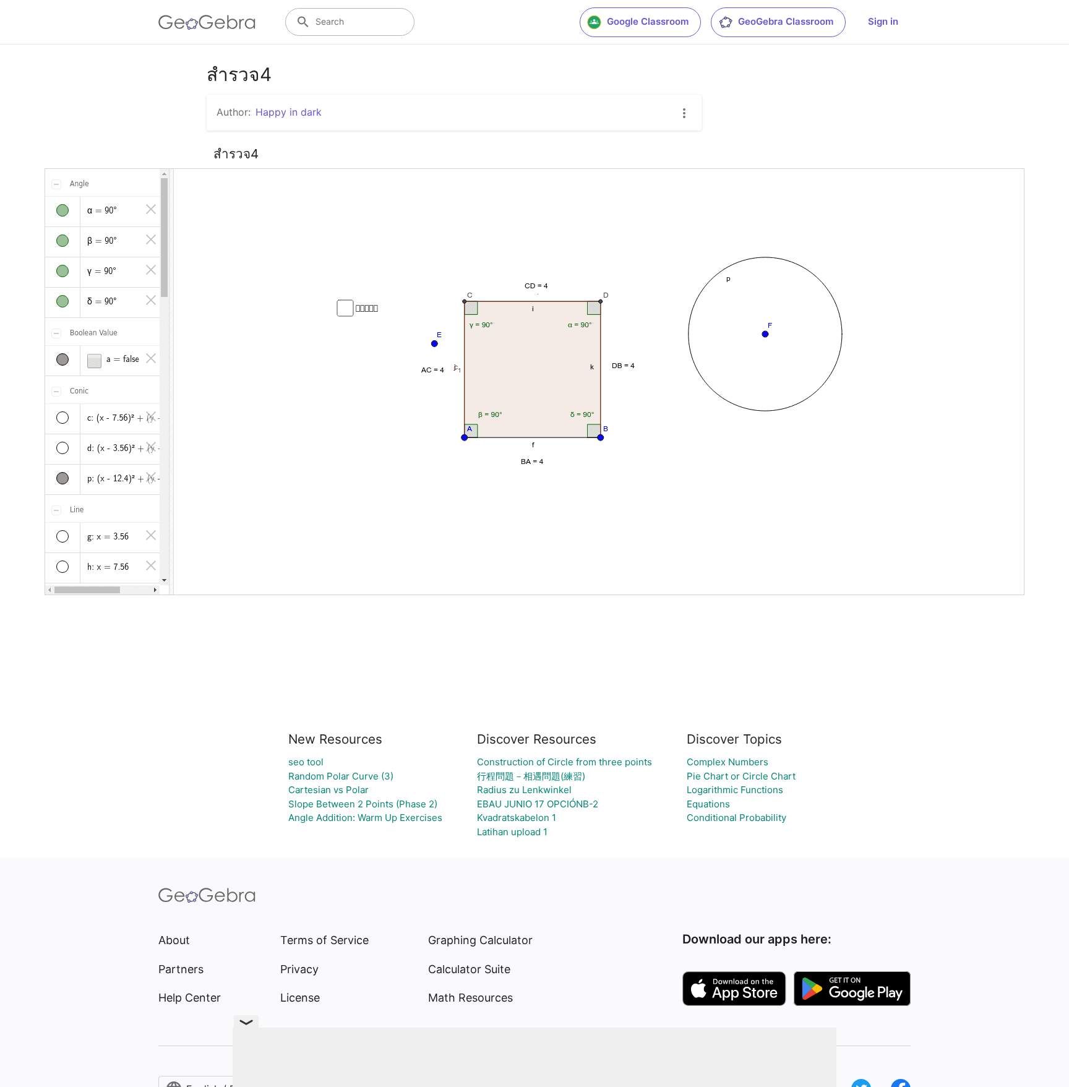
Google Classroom (648, 21)
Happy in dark (288, 112)
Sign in (883, 21)
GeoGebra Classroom (785, 21)
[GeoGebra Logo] (206, 22)
